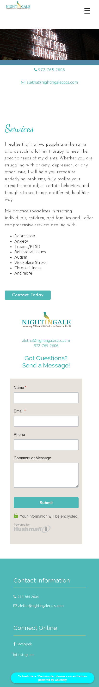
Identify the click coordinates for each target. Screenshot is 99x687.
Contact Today (27, 295)
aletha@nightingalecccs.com (52, 82)
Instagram (26, 655)
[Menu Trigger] (87, 10)
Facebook (24, 644)
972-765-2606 (51, 69)
